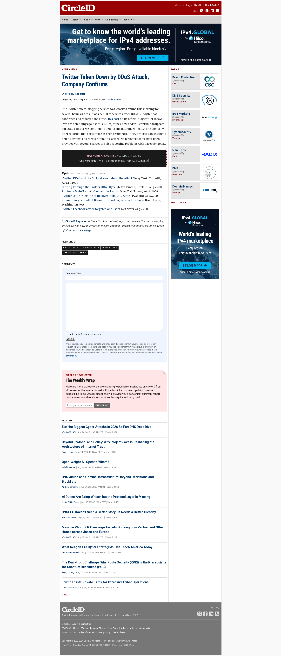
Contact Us (86, 624)
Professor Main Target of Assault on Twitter (91, 191)
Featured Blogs (97, 628)
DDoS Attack (109, 248)
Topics (75, 19)
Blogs (86, 19)
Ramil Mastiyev (69, 517)
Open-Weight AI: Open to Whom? (85, 462)
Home (65, 19)
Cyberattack (70, 248)
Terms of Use (119, 632)
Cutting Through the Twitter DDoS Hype (89, 187)
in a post (113, 119)
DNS (175, 168)
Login (189, 5)
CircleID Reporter (76, 221)
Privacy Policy (104, 632)
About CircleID (212, 5)
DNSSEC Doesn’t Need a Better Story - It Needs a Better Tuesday (109, 512)
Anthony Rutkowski (71, 552)
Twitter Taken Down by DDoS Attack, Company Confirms (105, 80)
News (97, 19)
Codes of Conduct (86, 632)
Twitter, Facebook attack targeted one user (90, 209)
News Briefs (112, 628)
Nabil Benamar (68, 467)
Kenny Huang (68, 452)
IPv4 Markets (181, 113)
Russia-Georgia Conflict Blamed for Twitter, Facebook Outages (103, 200)
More (64, 595)
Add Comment (114, 99)
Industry (127, 19)
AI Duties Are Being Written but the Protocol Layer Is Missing (106, 497)
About (75, 624)
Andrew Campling (70, 487)
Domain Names (182, 186)
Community (111, 19)
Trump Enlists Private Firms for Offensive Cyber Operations (105, 582)
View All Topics (179, 203)
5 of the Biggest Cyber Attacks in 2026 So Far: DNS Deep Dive (106, 427)
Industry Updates (129, 628)
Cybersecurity (90, 248)
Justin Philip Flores (70, 502)
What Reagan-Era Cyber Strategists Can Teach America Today (107, 547)
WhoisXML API (69, 432)
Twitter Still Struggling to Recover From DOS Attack (96, 196)
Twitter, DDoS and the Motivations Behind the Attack (97, 178)
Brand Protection (183, 77)
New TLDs (179, 150)
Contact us (72, 230)
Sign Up (198, 5)
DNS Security (181, 95)
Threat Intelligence (75, 252)
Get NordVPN (88, 160)
